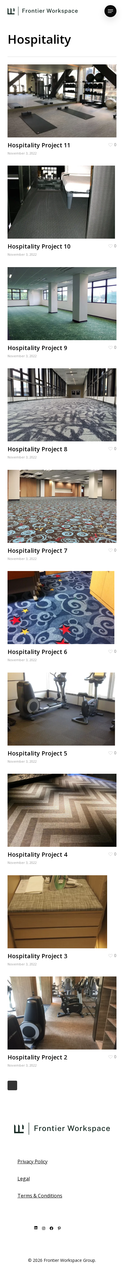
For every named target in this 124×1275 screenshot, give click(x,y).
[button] (110, 11)
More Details (63, 96)
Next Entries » (12, 1085)
